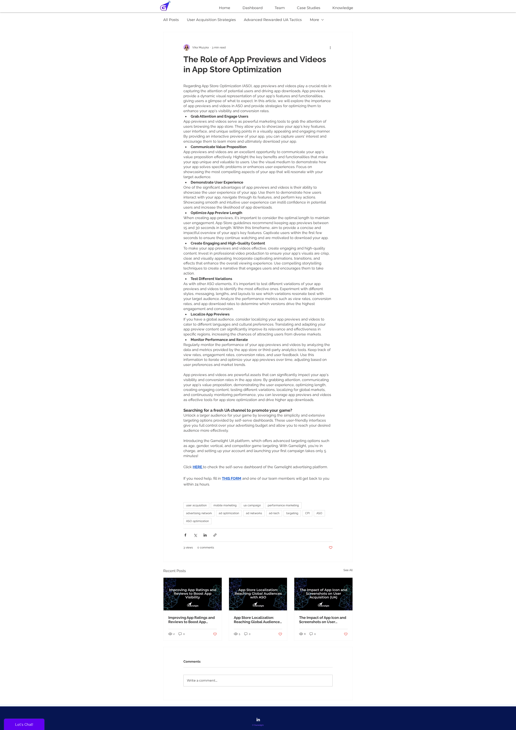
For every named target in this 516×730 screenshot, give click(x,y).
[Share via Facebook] (185, 535)
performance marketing (283, 505)
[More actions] (330, 47)
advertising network (199, 513)
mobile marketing (225, 505)
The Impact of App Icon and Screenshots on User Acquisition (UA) (322, 619)
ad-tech (274, 513)
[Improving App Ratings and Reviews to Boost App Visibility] (192, 594)
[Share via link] (215, 535)
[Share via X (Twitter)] (195, 535)
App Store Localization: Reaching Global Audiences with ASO (258, 619)
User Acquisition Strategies (211, 20)
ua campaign (252, 505)
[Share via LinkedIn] (205, 535)
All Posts (171, 20)
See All (348, 570)
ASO (319, 513)
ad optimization (229, 513)
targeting (292, 513)
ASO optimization (197, 521)
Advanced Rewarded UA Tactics (273, 20)
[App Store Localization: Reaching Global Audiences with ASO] (258, 594)
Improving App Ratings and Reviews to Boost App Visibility (191, 619)
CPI (307, 513)
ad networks (254, 513)
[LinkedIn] (258, 719)
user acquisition (196, 505)
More (314, 20)
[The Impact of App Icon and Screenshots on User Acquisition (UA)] (323, 594)
